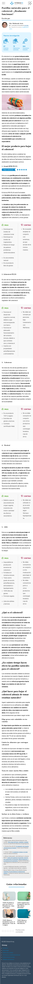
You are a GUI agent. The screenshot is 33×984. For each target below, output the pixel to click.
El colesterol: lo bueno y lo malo (20, 852)
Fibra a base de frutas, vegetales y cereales (18, 842)
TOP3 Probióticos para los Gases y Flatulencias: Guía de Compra (8, 905)
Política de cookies (8, 952)
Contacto (5, 948)
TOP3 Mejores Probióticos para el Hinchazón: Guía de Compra (9, 923)
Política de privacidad (9, 957)
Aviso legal (6, 950)
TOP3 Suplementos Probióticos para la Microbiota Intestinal (23, 905)
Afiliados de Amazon (8, 959)
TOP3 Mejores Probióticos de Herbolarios (22, 922)
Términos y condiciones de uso (11, 955)
